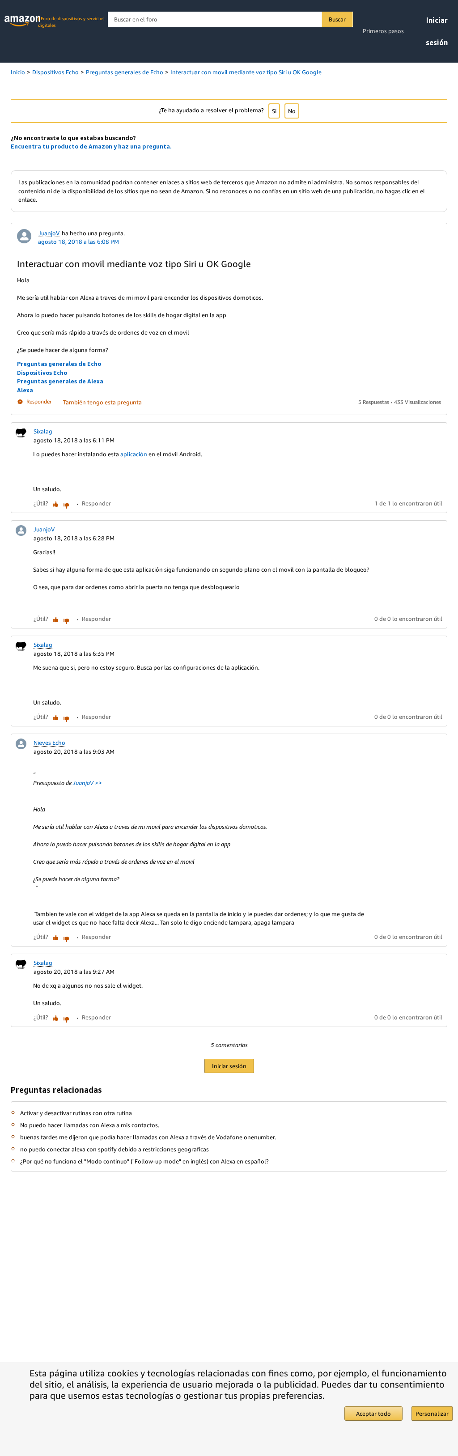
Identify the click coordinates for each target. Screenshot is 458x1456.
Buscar (337, 19)
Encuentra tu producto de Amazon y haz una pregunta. (91, 146)
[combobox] (230, 19)
